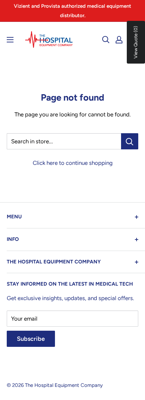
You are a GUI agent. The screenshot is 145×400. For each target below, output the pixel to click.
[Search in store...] (129, 141)
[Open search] (106, 39)
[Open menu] (10, 39)
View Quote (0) (136, 42)
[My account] (119, 39)
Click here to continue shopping (73, 162)
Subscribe (31, 338)
